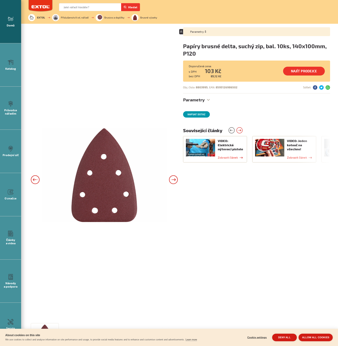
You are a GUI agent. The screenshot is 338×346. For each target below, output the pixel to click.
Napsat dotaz (196, 114)
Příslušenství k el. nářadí (75, 17)
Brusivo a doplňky (114, 17)
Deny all (284, 337)
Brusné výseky (148, 17)
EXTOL (41, 17)
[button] (35, 179)
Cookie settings (257, 337)
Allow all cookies (315, 337)
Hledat (132, 7)
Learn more (191, 339)
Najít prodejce (304, 71)
